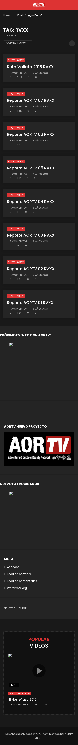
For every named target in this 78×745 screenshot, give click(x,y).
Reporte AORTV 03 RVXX (30, 235)
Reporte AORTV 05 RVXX (31, 168)
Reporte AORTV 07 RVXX (30, 100)
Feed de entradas (19, 574)
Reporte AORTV (16, 60)
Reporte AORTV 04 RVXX (31, 201)
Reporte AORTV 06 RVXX (31, 134)
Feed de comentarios (22, 581)
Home (6, 15)
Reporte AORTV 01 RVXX (30, 302)
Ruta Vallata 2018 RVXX (30, 67)
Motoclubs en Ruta (19, 693)
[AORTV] (39, 5)
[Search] (73, 5)
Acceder (13, 567)
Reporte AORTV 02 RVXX (30, 269)
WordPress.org (17, 588)
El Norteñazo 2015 (22, 699)
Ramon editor (18, 73)
